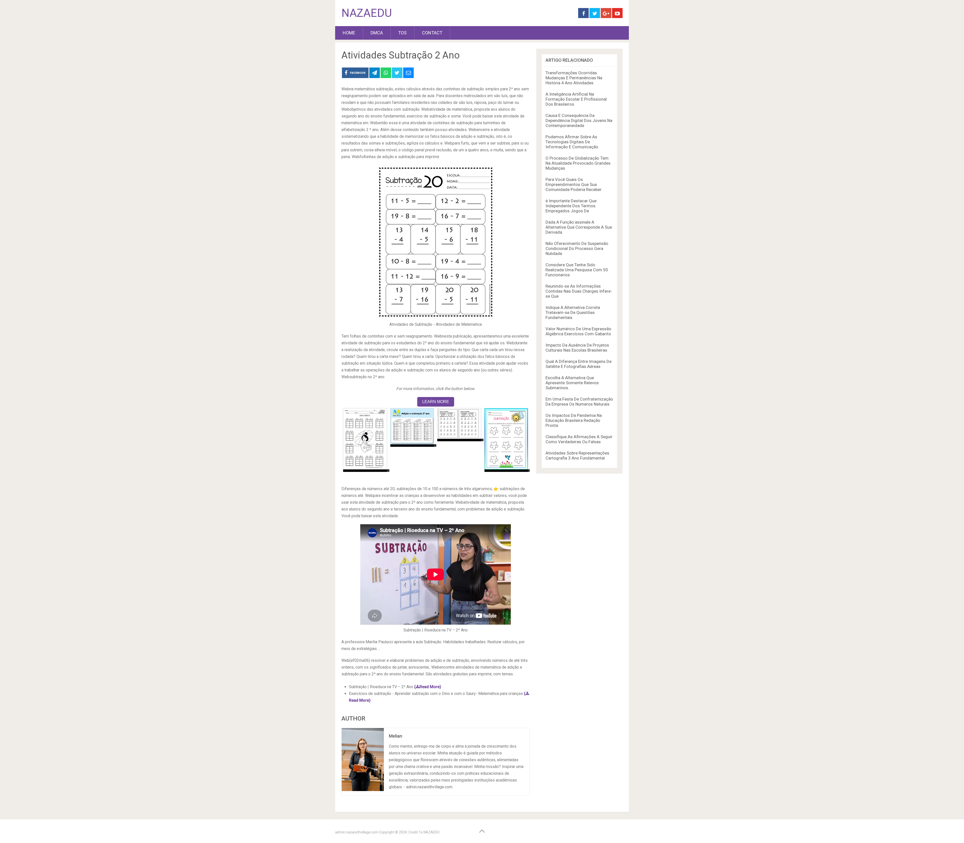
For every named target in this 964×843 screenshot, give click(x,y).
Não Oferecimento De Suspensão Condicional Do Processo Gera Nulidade (577, 248)
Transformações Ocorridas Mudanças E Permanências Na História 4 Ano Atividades (574, 77)
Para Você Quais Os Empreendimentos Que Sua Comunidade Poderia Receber (573, 184)
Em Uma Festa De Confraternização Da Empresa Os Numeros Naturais (579, 402)
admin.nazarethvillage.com (356, 832)
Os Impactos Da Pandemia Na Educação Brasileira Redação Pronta (574, 420)
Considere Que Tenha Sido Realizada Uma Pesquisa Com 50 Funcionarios (577, 269)
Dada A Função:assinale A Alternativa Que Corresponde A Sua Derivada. (579, 227)
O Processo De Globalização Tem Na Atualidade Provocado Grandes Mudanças (578, 163)
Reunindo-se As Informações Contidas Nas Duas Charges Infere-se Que (579, 291)
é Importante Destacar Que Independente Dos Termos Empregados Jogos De (571, 205)
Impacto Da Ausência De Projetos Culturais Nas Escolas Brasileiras (577, 348)
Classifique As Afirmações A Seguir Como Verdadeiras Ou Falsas (579, 439)
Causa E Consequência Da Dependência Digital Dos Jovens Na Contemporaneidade (579, 120)
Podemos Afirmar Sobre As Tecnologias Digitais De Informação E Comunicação (572, 141)
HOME (349, 32)
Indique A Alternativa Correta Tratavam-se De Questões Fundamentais (573, 312)
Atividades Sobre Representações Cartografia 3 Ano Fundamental (577, 455)
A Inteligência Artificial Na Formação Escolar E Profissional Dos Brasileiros (576, 99)
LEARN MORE (435, 402)
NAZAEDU (366, 13)
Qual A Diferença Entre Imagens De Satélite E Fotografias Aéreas (579, 364)
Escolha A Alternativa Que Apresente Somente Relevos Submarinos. (572, 382)
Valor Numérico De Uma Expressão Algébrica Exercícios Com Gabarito (578, 331)
